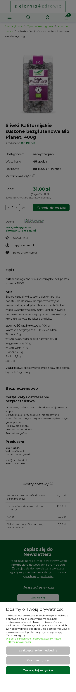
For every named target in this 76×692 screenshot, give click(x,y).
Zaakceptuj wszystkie (38, 670)
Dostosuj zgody (38, 660)
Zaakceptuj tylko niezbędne (38, 650)
